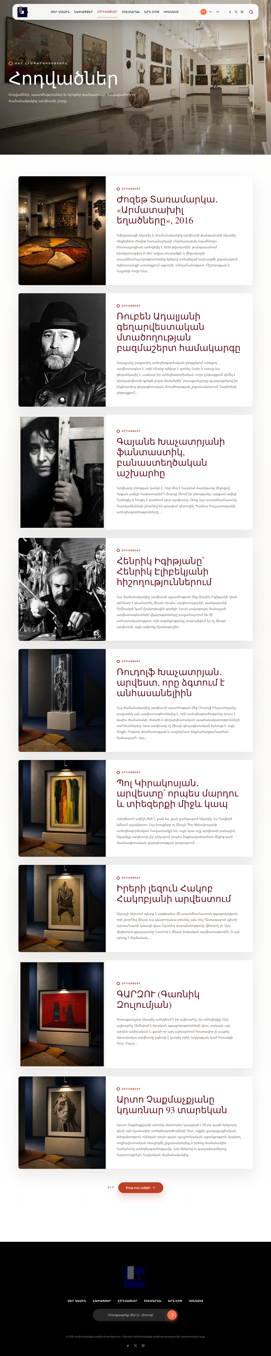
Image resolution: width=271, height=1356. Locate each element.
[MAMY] (23, 12)
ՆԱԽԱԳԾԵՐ (102, 1300)
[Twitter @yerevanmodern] (236, 12)
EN (217, 12)
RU (210, 12)
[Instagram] (242, 12)
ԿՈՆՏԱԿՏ (196, 1300)
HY (203, 12)
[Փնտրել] (250, 12)
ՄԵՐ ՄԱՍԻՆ (77, 1300)
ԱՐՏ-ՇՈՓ (175, 1300)
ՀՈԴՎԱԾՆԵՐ (127, 1300)
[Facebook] (230, 12)
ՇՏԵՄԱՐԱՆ (152, 1300)
